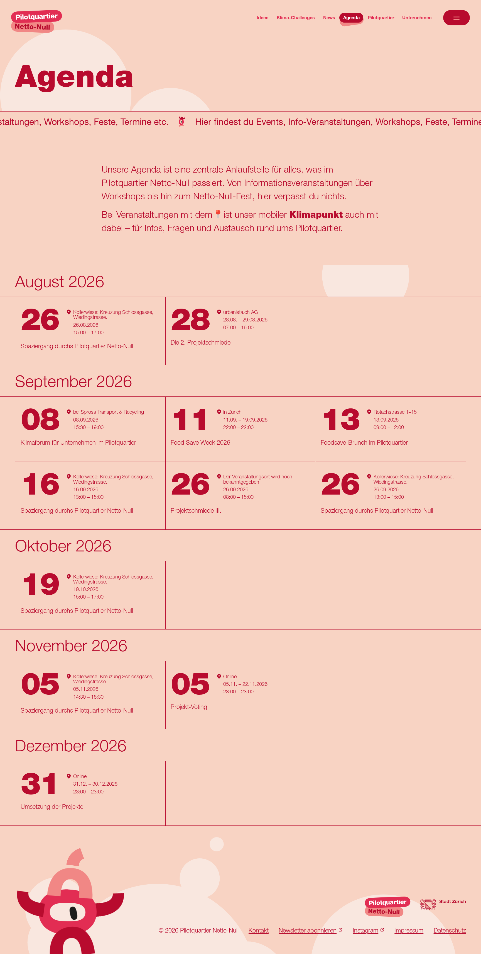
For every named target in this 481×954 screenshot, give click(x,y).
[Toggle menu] (456, 17)
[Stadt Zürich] (443, 907)
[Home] (36, 21)
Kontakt (259, 930)
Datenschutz (450, 930)
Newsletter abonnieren (308, 930)
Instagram (365, 930)
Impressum (408, 930)
